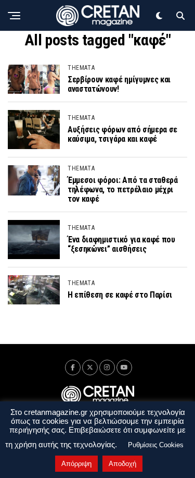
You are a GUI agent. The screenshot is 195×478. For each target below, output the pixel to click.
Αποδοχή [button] (122, 464)
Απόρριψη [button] (76, 464)
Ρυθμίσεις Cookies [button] (156, 445)
